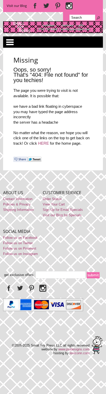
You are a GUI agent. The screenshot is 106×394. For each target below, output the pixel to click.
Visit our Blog (17, 5)
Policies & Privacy (17, 204)
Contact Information (17, 199)
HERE (43, 143)
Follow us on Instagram (20, 254)
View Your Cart (54, 204)
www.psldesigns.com (74, 349)
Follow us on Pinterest (19, 248)
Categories (9, 42)
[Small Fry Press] (53, 32)
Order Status (52, 199)
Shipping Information (18, 210)
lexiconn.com (80, 353)
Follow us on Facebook (20, 238)
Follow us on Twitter (18, 243)
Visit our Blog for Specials (62, 215)
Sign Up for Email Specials (63, 210)
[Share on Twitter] (34, 161)
